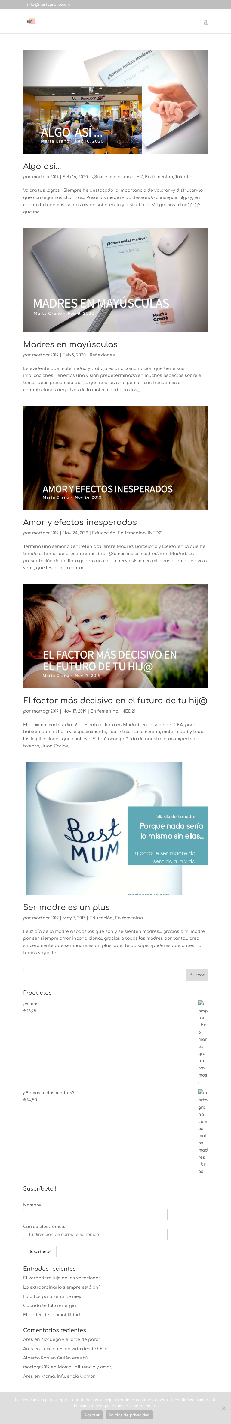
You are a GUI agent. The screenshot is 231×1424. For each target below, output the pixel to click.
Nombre (32, 1205)
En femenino (159, 177)
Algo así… (42, 166)
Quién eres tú (72, 1358)
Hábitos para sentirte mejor (54, 1296)
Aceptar (92, 1415)
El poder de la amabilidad (51, 1315)
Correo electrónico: (44, 1226)
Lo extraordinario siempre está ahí (61, 1287)
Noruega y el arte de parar (70, 1339)
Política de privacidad (129, 1415)
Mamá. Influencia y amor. (85, 1367)
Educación (104, 533)
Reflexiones (102, 355)
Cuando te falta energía (49, 1305)
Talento (183, 177)
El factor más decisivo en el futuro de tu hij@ (115, 700)
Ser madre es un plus (66, 907)
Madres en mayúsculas (70, 344)
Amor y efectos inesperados (80, 522)
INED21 (155, 533)
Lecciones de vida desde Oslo (74, 1349)
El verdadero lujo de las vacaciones (62, 1278)
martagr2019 (45, 177)
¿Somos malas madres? (117, 177)
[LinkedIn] (108, 4)
